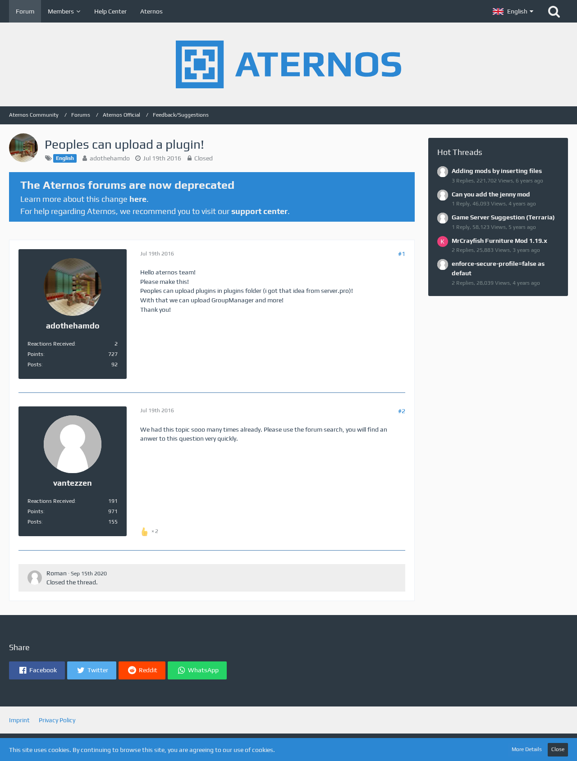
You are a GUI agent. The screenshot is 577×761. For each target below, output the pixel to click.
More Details (527, 749)
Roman (56, 573)
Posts (34, 364)
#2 (401, 411)
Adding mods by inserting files (497, 170)
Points (35, 354)
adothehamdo (110, 158)
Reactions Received (51, 344)
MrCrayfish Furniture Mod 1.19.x (499, 240)
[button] (513, 11)
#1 (401, 253)
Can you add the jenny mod (491, 194)
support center (259, 211)
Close (557, 749)
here (138, 199)
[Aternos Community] (288, 64)
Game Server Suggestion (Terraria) (503, 217)
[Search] (554, 11)
